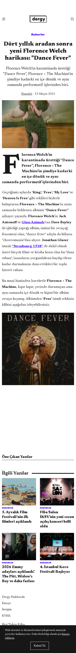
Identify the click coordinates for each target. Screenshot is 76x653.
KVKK (6, 615)
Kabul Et (40, 645)
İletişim (7, 609)
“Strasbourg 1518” (27, 246)
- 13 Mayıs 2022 (38, 93)
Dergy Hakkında (13, 597)
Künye (6, 603)
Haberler (38, 34)
